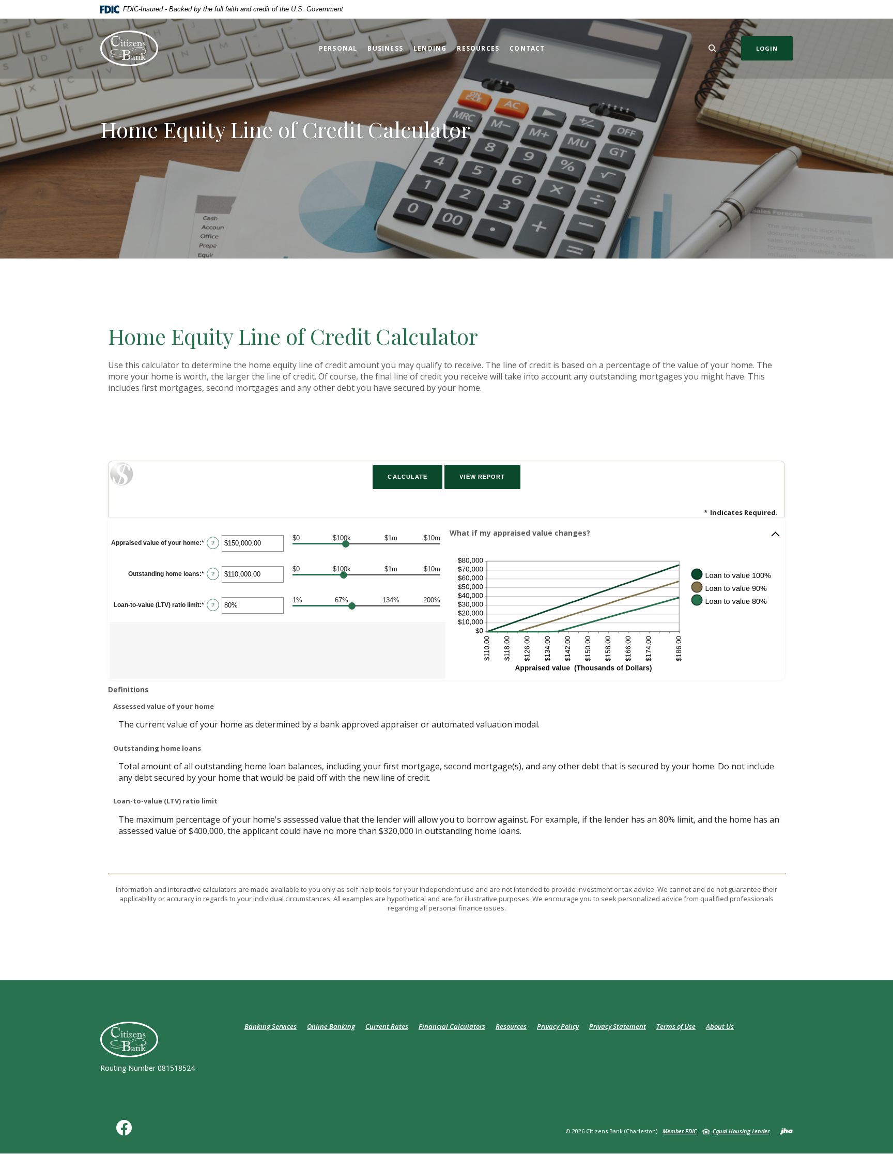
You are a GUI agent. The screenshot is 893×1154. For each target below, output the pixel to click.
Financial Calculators (452, 1026)
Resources (511, 1026)
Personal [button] (338, 48)
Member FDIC (680, 1131)
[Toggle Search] (712, 48)
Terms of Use (676, 1026)
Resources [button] (478, 48)
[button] (615, 534)
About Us (720, 1026)
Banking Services (270, 1026)
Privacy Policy (558, 1026)
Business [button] (385, 48)
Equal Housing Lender (741, 1131)
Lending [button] (429, 48)
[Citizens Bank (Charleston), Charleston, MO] (129, 48)
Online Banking (331, 1026)
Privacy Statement (617, 1026)
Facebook (126, 1131)
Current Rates (386, 1026)
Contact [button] (527, 48)
